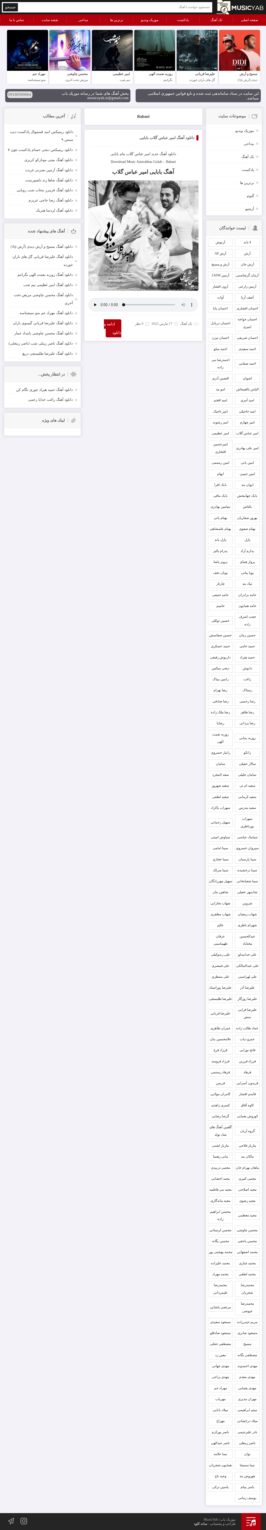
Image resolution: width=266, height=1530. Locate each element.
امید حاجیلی (247, 411)
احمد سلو (220, 349)
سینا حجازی (220, 859)
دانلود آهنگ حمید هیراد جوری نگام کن (44, 390)
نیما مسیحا (247, 1465)
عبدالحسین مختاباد (247, 940)
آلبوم (250, 196)
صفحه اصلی (249, 20)
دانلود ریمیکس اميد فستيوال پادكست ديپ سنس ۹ (41, 136)
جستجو (10, 7)
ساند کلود (200, 1524)
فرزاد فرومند (220, 1061)
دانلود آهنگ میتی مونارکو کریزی (48, 160)
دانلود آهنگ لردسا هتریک (54, 210)
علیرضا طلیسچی (220, 999)
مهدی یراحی (220, 1377)
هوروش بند (247, 1476)
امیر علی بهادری (247, 448)
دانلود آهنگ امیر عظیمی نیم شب (48, 285)
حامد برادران (247, 595)
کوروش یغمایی (247, 1116)
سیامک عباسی (247, 837)
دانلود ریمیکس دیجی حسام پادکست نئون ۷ (40, 150)
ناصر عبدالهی (220, 1443)
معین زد (220, 1355)
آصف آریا (247, 297)
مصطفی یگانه (247, 1355)
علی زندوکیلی (220, 954)
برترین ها (116, 20)
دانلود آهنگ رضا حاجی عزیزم (51, 200)
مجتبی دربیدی (220, 1168)
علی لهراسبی (247, 977)
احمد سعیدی (247, 349)
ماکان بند (247, 1156)
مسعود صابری (247, 1333)
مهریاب (220, 1399)
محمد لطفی (247, 1274)
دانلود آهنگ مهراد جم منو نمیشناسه (46, 313)
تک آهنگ (216, 20)
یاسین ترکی (220, 1487)
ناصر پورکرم (220, 1432)
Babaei (143, 116)
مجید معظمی (247, 1215)
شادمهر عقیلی (247, 892)
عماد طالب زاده (247, 1028)
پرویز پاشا (221, 562)
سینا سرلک (220, 870)
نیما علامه (220, 1454)
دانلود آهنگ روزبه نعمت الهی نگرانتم (45, 275)
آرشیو (249, 209)
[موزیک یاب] (239, 7)
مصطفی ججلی (220, 1344)
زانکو (247, 752)
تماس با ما (16, 20)
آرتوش (220, 242)
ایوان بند (247, 485)
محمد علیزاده (220, 1263)
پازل (247, 540)
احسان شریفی (247, 338)
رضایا (220, 723)
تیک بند (247, 584)
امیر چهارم (247, 422)
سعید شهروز (220, 786)
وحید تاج (220, 1476)
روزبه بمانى (247, 738)
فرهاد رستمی (220, 1072)
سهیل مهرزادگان (220, 881)
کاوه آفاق (247, 1105)
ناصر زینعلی (247, 1443)
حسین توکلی (220, 621)
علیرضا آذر (247, 987)
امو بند (220, 389)
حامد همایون (247, 606)
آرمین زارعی (247, 286)
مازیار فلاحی (247, 1145)
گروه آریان (247, 1131)
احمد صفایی (247, 363)
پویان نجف (220, 573)
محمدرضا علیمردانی (220, 1288)
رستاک (247, 690)
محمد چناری (247, 1263)
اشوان (247, 378)
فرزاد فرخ (220, 1050)
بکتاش (247, 507)
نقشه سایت (50, 20)
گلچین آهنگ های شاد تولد (220, 1131)
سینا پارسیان (247, 859)
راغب (247, 679)
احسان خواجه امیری (247, 323)
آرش (247, 253)
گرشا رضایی (220, 1116)
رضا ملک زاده (220, 712)
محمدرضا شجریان (247, 1288)
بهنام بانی (220, 518)
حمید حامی (247, 646)
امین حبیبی (247, 474)
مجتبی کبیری (247, 1178)
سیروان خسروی (247, 848)
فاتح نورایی (247, 1050)
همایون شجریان (220, 1465)
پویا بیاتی (247, 573)
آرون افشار (220, 286)
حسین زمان (247, 635)
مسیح (247, 1344)
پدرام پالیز (220, 551)
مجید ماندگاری (220, 1201)
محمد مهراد (220, 1274)
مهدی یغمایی (247, 1388)
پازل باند (220, 540)
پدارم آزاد (247, 551)
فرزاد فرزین (247, 1061)
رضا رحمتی (247, 701)
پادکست (183, 20)
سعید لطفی (220, 797)
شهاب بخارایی (220, 903)
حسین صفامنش (220, 635)
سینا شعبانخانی (247, 881)
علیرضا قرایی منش (247, 1013)
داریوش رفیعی (220, 657)
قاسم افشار (247, 1094)
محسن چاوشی (247, 1230)
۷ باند (247, 242)
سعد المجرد (220, 775)
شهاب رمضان (247, 914)
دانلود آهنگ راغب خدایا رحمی (50, 400)
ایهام (220, 474)
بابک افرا (220, 485)
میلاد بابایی (220, 1410)
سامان (220, 764)
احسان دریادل (220, 323)
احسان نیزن (220, 338)
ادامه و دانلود (112, 328)
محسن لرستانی (220, 1230)
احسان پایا (220, 308)
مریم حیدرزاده (247, 1322)
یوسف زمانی (247, 1498)
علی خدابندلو (247, 954)
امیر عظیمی (220, 433)
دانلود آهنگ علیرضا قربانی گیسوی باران (43, 323)
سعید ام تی (247, 786)
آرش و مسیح (220, 264)
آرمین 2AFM (220, 275)
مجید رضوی (247, 1201)
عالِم (220, 925)
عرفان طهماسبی (221, 940)
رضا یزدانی (247, 723)
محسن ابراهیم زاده (220, 1215)
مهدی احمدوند (247, 1366)
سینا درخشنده (247, 870)
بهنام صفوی (247, 529)
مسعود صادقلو (220, 1333)
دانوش (247, 668)
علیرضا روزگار (247, 999)
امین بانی (247, 463)
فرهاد (247, 1072)
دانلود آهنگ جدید (163, 154)
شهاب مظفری (220, 914)
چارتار (220, 584)
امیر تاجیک (220, 411)
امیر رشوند (220, 422)
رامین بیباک (220, 679)
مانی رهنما (220, 1156)
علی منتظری (220, 977)
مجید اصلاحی (247, 1189)
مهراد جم (220, 1388)
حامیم (220, 606)
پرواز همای (247, 562)
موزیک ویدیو (149, 20)
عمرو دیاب (247, 1039)
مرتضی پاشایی (220, 1307)
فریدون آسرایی (247, 1083)
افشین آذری (220, 378)
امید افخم (220, 400)
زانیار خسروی (220, 752)
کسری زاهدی (220, 1105)
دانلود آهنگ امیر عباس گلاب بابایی (167, 138)
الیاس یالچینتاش (247, 389)
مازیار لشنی (220, 1145)
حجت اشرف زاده (247, 620)
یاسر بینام (247, 1487)
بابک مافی (220, 496)
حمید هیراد (247, 657)
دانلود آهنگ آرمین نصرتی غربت (49, 170)
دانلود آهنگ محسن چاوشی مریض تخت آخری (43, 299)
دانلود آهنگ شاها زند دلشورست (49, 180)
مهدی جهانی (220, 1366)
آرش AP (220, 253)
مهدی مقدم (247, 1377)
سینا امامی (220, 848)
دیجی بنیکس (220, 668)
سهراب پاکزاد (220, 808)
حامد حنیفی (220, 595)
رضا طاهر (247, 712)
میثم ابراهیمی (247, 1410)
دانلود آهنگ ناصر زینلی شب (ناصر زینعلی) (41, 343)
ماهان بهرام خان (247, 1168)
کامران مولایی (220, 1094)
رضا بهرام (220, 690)
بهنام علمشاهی (220, 529)
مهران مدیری (247, 1399)
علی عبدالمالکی (247, 966)
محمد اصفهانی (247, 1252)
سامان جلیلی (247, 775)
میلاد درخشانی (247, 1421)
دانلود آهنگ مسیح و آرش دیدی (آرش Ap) (42, 247)
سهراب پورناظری (247, 822)
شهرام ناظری (247, 925)
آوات (220, 297)
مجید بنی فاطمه (220, 1189)
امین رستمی (220, 463)
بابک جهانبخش (247, 496)
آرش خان (247, 264)
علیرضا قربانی (220, 1013)
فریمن (220, 1083)
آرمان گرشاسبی (247, 275)
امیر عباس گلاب (138, 154)
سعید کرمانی (247, 797)
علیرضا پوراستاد (220, 987)
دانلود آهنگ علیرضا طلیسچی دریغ (47, 353)
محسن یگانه (220, 1241)
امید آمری (247, 400)
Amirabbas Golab (149, 162)
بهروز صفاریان (247, 518)
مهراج (220, 1421)
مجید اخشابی (220, 1178)
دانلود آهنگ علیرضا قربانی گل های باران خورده (42, 261)
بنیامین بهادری (220, 507)
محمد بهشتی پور (220, 1252)
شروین (247, 903)
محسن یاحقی (247, 1241)
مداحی (83, 20)
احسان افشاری (247, 308)
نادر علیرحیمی (247, 1432)
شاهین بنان (220, 892)
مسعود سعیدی (220, 1322)
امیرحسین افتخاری (220, 448)
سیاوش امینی (220, 837)
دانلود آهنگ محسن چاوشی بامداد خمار (43, 333)
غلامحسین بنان (220, 1039)
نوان (247, 1454)
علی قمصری (220, 966)
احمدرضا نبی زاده (220, 363)
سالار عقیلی (247, 764)
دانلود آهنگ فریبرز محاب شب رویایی (45, 190)
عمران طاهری (220, 1028)
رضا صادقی (220, 701)
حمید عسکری (220, 646)
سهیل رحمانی (220, 822)
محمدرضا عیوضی (247, 1307)
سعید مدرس (247, 808)
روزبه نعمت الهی (220, 738)
